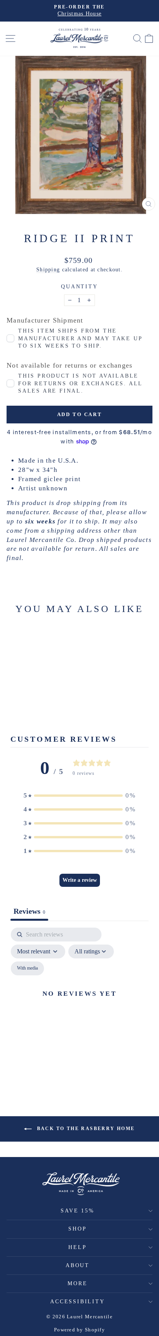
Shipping (48, 269)
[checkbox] (27, 968)
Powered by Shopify (79, 1330)
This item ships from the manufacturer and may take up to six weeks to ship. (80, 338)
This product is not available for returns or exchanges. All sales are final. (80, 383)
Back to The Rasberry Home (85, 1128)
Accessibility (77, 1301)
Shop (77, 1229)
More (77, 1283)
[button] (79, 795)
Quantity (79, 286)
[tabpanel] (79, 1002)
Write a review (80, 880)
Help (77, 1247)
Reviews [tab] (29, 911)
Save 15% (77, 1211)
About (78, 1265)
